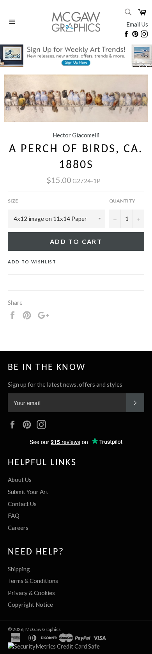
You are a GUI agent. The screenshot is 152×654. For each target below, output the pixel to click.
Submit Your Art (28, 491)
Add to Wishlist (32, 261)
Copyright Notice (30, 604)
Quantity (122, 201)
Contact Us (22, 503)
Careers (18, 527)
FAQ (13, 515)
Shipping (19, 568)
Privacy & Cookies (31, 592)
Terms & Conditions (33, 580)
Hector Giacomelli (76, 135)
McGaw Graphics (43, 629)
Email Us (137, 24)
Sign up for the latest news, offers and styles (65, 384)
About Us (20, 479)
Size (13, 201)
